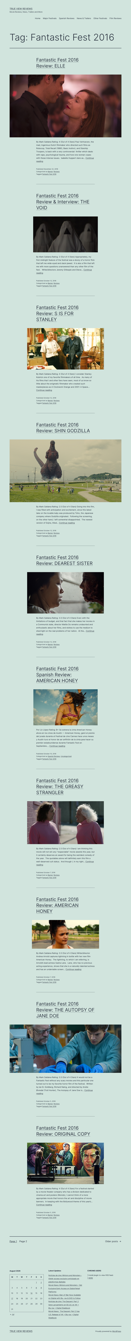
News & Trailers (84, 18)
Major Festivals (49, 18)
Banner (50, 172)
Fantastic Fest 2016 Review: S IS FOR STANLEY (57, 313)
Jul (13, 1314)
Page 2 (23, 1241)
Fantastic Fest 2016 (49, 174)
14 (31, 1293)
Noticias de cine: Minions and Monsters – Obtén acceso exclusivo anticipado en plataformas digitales (65, 1278)
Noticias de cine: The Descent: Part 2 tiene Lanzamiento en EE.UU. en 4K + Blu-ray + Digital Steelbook (63, 1304)
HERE (90, 1278)
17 (12, 1299)
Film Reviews (115, 18)
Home (37, 18)
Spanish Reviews (66, 18)
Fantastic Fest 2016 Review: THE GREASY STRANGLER (59, 786)
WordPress (116, 1331)
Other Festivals (100, 18)
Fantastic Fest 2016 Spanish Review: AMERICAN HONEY (57, 674)
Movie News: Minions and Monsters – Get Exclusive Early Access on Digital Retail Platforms (65, 1288)
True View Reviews (21, 8)
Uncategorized (66, 756)
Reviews (57, 172)
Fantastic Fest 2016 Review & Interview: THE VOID (62, 201)
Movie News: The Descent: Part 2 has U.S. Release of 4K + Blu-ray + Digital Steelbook (64, 1314)
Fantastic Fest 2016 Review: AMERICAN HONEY (57, 905)
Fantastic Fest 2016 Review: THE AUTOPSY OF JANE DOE (65, 1010)
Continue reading (44, 390)
